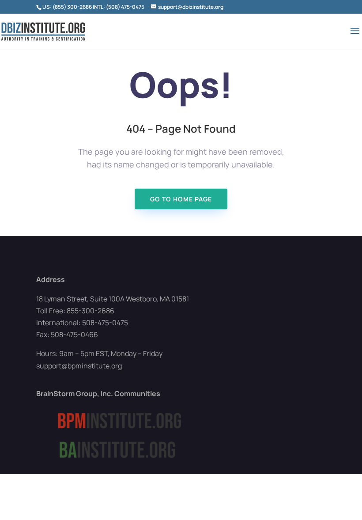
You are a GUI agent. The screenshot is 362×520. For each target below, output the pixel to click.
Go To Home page (181, 199)
